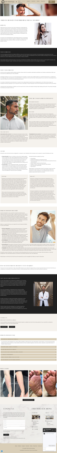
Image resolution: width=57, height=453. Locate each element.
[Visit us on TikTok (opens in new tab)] (35, 429)
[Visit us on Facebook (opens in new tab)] (32, 429)
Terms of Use (32, 450)
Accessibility (22, 450)
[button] (16, 1)
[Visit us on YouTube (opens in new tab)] (37, 429)
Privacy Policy (21, 430)
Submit (6, 434)
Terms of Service (5, 431)
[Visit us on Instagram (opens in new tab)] (34, 429)
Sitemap (35, 450)
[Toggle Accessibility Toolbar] (2, 451)
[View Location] (32, 421)
